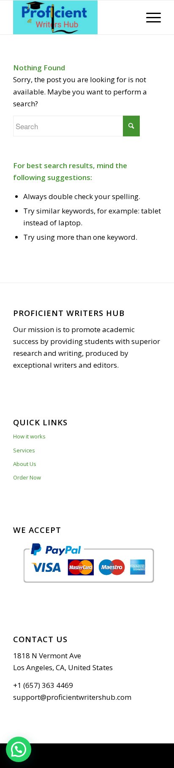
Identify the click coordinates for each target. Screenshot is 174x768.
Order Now (27, 477)
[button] (18, 749)
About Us (24, 464)
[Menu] (149, 17)
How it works (29, 436)
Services (24, 450)
